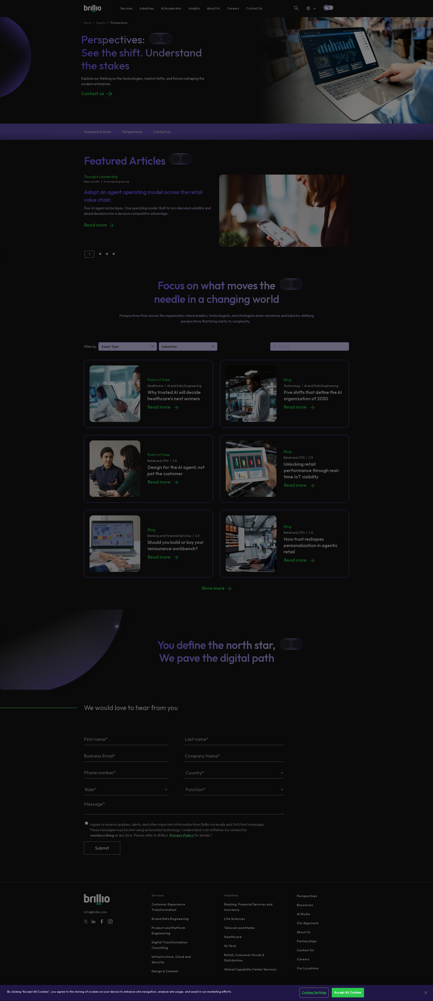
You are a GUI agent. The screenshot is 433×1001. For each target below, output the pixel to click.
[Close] (426, 993)
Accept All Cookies (347, 992)
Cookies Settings (314, 992)
